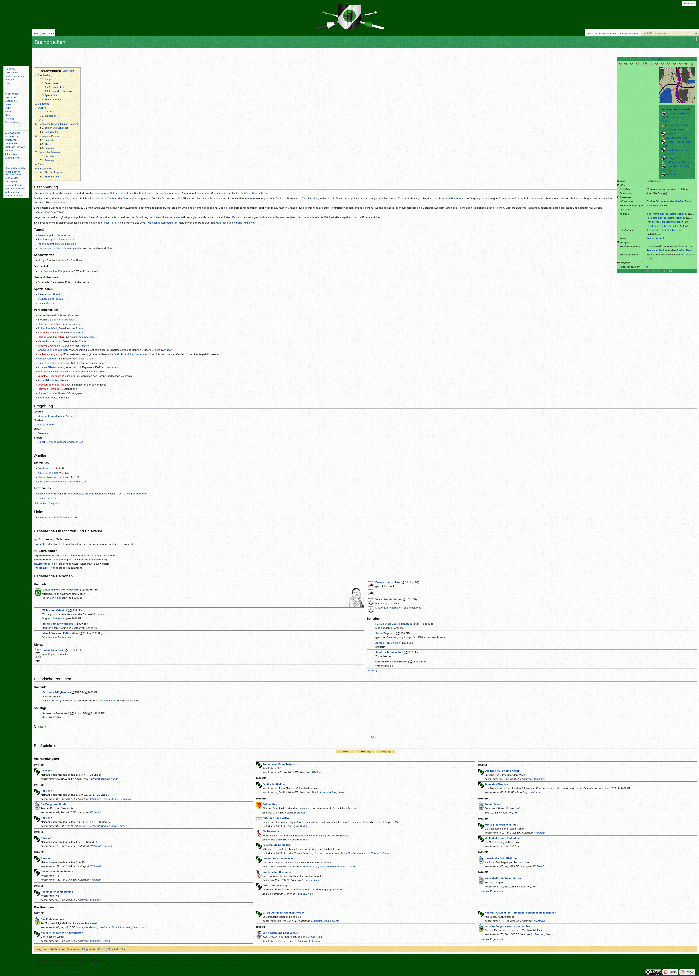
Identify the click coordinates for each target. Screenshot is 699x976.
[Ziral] (674, 63)
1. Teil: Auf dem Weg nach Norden (283, 912)
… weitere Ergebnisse (490, 891)
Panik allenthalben (274, 784)
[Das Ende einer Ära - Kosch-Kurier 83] (663, 137)
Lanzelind (125, 927)
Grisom (156, 349)
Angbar (112, 198)
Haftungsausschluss (73, 971)
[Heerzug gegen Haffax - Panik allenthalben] (259, 785)
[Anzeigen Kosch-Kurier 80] (663, 174)
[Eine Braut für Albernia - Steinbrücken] (481, 806)
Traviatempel (42, 563)
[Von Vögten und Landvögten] (259, 934)
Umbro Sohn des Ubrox (51, 393)
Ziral (40, 424)
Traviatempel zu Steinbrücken (663, 221)
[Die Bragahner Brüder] (663, 162)
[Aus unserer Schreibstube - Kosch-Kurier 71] (37, 872)
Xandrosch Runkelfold (389, 652)
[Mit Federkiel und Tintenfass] (481, 838)
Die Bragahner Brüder (677, 162)
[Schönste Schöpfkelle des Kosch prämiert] (663, 125)
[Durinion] (632, 63)
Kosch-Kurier (439, 637)
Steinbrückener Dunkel (51, 298)
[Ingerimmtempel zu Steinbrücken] (665, 270)
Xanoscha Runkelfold (55, 713)
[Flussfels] (670, 270)
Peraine (84, 345)
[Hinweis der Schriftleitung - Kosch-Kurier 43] (481, 859)
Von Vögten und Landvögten (280, 932)
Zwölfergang (85, 493)
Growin (93, 927)
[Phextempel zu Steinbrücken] (659, 270)
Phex (80, 332)
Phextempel (41, 567)
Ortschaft (113, 949)
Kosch (101, 949)
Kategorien (41, 949)
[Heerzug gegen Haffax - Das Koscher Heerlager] (259, 874)
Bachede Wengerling (50, 354)
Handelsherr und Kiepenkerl (54, 477)
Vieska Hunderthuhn (49, 341)
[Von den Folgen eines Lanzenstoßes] (481, 927)
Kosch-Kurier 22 (47, 497)
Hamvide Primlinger (49, 388)
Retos (235, 217)
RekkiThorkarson (351, 853)
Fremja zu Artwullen (387, 582)
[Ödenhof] (663, 63)
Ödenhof (49, 424)
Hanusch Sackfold (48, 371)
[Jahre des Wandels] (481, 785)
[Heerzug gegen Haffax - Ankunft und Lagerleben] (259, 859)
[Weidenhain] (686, 63)
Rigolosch (125, 798)
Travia (82, 341)
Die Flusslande (46, 468)
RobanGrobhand (380, 853)
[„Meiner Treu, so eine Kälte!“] (663, 141)
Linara (148, 192)
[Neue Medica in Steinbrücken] (481, 880)
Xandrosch (222, 222)
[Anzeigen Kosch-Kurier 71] (37, 858)
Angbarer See (75, 441)
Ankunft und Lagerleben (277, 858)
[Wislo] (626, 63)
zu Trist (55, 700)
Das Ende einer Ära (676, 137)
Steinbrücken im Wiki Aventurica (56, 517)
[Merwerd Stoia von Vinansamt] (356, 597)
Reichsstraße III (655, 238)
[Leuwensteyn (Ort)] (620, 63)
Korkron (107, 845)
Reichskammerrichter (324, 792)
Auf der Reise (270, 804)
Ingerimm (89, 336)
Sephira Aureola (47, 397)
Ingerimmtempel (44, 555)
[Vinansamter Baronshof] (692, 63)
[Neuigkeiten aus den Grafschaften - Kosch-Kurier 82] (663, 149)
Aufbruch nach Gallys (276, 817)
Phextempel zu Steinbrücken (662, 225)
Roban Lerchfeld (47, 328)
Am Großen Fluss (48, 472)
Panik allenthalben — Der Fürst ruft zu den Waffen (676, 117)
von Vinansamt (58, 597)
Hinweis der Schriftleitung (501, 858)
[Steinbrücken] (644, 63)
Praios (79, 328)
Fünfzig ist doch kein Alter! (501, 824)
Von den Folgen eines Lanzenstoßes (507, 926)
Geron (106, 798)
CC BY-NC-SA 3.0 (95, 965)
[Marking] (680, 63)
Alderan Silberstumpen (51, 367)
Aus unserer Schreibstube (57, 871)
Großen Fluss (683, 201)
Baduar (105, 778)
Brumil (115, 927)
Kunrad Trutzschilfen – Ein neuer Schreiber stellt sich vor (520, 912)
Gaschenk (44, 415)
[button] (657, 59)
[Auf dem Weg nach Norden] (663, 166)
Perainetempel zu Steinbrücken (664, 217)
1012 (179, 198)
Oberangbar (130, 198)
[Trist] (657, 63)
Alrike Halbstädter (48, 380)
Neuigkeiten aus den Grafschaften (62, 932)
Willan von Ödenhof (54, 610)
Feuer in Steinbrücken (276, 844)
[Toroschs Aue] (637, 63)
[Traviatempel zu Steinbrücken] (653, 270)
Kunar (114, 778)
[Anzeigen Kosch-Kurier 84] (663, 133)
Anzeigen (671, 133)
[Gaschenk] (668, 63)
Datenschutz (42, 971)
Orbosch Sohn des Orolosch (54, 384)
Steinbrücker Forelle (49, 294)
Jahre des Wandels (496, 784)
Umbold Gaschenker (49, 345)
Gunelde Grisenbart (49, 375)
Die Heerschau (271, 831)
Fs (516, 812)
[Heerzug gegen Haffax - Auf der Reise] (259, 805)
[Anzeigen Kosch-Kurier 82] (663, 158)
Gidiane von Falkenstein (61, 319)
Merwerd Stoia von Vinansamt (63, 315)
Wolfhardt (94, 778)
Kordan (319, 853)
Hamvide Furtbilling (677, 189)
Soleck (42, 441)
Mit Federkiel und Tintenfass (502, 838)
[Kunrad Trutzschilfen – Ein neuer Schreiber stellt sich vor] (481, 913)
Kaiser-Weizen (46, 303)
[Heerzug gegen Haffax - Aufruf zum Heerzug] (259, 886)
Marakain (316, 920)
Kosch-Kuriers (110, 222)
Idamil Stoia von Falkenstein (60, 633)
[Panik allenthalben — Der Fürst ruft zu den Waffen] (663, 113)
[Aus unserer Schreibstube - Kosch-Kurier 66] (37, 892)
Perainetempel (43, 559)
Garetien (164, 192)
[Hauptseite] (16, 48)
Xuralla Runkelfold (244, 222)
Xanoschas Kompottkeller (661, 229)
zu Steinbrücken (393, 607)
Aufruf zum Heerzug (274, 885)
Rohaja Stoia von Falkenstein (393, 623)
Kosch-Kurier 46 (47, 493)
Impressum (55, 971)
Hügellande (88, 949)
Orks (163, 217)
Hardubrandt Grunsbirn (51, 336)
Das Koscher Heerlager (276, 872)
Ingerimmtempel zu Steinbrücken (665, 213)
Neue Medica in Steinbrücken (503, 878)
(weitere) (372, 670)
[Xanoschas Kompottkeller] (641, 270)
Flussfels (651, 205)
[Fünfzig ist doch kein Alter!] (481, 825)
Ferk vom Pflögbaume (451, 198)
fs (647, 266)
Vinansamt (98, 614)
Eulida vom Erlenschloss (57, 623)
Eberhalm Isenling (48, 332)
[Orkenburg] (651, 63)
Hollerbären (90, 271)
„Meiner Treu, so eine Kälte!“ (502, 770)
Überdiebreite (260, 192)
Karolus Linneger (47, 358)
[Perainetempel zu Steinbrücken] (647, 270)
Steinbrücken (493, 804)
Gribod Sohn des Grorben (53, 349)
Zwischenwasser (56, 441)
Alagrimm (69, 198)
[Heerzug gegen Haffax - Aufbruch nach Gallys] (259, 818)
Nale (337, 853)
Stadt (124, 949)
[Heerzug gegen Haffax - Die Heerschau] (259, 833)
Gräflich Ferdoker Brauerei (129, 354)
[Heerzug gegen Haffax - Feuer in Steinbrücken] (259, 845)
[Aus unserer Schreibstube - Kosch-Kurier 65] (259, 765)
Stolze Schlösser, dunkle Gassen (57, 481)
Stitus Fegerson (47, 362)
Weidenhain (58, 415)
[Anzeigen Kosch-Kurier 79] (37, 838)
